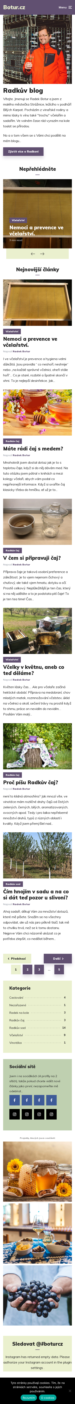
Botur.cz (14, 7)
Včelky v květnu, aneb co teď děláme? (33, 670)
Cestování (16, 998)
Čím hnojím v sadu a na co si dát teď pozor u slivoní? (36, 895)
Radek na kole (19, 1013)
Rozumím (29, 1397)
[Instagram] (14, 1114)
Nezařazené (17, 1005)
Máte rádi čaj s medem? (33, 449)
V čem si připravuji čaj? (32, 558)
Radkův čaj (12, 441)
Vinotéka (15, 1043)
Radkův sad (13, 884)
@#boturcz (49, 1344)
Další (56, 958)
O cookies (47, 1397)
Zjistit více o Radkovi (23, 151)
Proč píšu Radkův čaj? (30, 782)
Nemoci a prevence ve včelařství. (36, 230)
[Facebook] (14, 1100)
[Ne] (70, 1391)
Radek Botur (21, 351)
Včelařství (18, 220)
